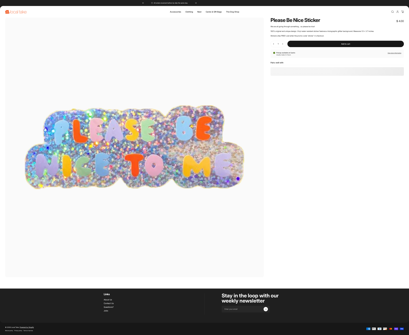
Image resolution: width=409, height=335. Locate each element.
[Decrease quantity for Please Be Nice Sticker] (273, 44)
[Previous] (143, 3)
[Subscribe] (266, 309)
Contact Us (109, 303)
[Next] (195, 3)
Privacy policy (18, 330)
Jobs (106, 311)
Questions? (109, 307)
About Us (108, 300)
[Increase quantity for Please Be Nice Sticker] (283, 44)
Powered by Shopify (27, 327)
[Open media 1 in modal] (134, 147)
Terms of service (28, 330)
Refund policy (9, 330)
